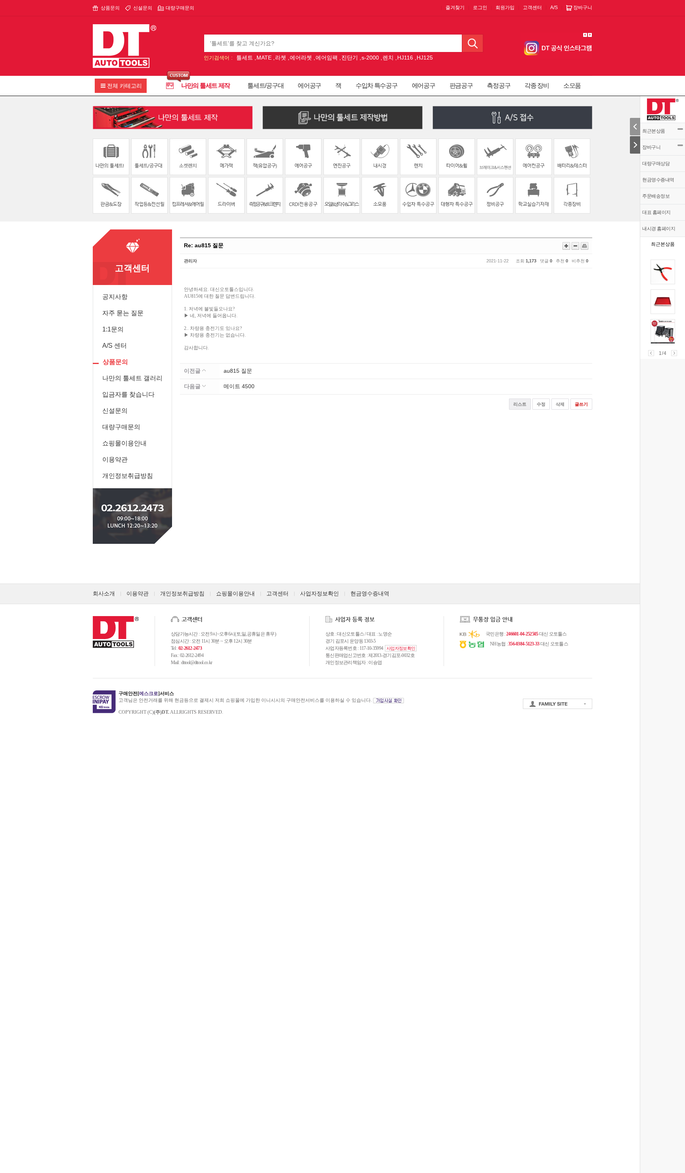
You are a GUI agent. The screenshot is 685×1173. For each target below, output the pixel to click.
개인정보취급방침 (127, 475)
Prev (651, 353)
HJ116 (405, 57)
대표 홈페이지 (656, 212)
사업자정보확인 (319, 593)
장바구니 (651, 147)
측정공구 (498, 85)
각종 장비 (536, 85)
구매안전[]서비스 (146, 693)
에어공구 (309, 85)
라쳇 (280, 57)
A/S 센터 (114, 345)
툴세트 (244, 57)
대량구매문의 (180, 8)
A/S (554, 7)
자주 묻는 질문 (123, 313)
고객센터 (532, 7)
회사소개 (104, 593)
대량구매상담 (656, 163)
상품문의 (110, 8)
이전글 (193, 371)
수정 (541, 404)
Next (674, 353)
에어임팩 (327, 57)
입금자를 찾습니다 (128, 394)
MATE (264, 57)
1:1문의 (113, 329)
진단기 (349, 57)
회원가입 (505, 7)
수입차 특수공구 (377, 85)
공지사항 (115, 296)
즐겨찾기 (455, 7)
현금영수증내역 (658, 180)
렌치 (388, 57)
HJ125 (425, 57)
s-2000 (370, 57)
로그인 (480, 7)
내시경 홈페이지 (658, 228)
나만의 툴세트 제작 (205, 85)
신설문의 (142, 8)
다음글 (193, 386)
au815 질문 (238, 371)
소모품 (572, 85)
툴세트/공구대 (265, 85)
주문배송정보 (656, 196)
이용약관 (115, 459)
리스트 (519, 404)
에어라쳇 (301, 57)
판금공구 (461, 85)
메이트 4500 (239, 386)
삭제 (560, 404)
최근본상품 (653, 131)
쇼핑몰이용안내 (124, 443)
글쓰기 (581, 404)
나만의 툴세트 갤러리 (132, 378)
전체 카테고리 (124, 86)
